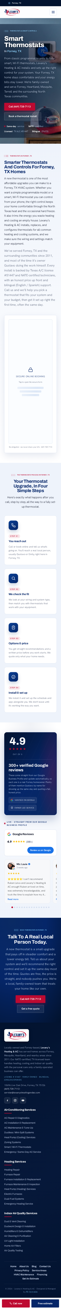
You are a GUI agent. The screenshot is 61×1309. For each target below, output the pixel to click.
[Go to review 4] (19, 907)
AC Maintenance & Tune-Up (18, 1127)
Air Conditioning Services (20, 1109)
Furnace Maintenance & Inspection (22, 1184)
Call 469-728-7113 (30, 999)
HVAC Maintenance (24, 1274)
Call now (17, 1303)
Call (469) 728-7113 (20, 106)
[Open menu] (53, 12)
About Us (24, 1266)
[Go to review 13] (41, 907)
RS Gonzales (32, 1292)
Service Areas (39, 1270)
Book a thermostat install (23, 116)
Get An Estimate (30, 1278)
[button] (30, 382)
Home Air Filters (12, 1245)
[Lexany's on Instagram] (15, 1100)
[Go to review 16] (48, 907)
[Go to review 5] (22, 907)
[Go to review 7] (26, 907)
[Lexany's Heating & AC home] (12, 12)
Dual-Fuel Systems (14, 1199)
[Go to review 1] (12, 907)
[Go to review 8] (29, 907)
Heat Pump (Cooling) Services (19, 1137)
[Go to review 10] (34, 907)
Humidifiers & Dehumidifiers (18, 1231)
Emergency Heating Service (18, 1203)
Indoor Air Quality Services (20, 1213)
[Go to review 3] (17, 907)
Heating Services (15, 1161)
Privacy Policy (21, 1270)
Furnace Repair (12, 1174)
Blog (34, 1266)
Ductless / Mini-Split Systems (19, 1132)
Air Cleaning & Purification (17, 1236)
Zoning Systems (12, 1142)
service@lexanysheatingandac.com (22, 1092)
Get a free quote (30, 1008)
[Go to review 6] (24, 907)
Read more (13, 899)
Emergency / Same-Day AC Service (22, 1152)
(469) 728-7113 (12, 1088)
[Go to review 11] (36, 907)
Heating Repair (12, 1169)
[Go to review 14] (44, 907)
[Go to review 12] (39, 907)
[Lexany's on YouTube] (23, 1100)
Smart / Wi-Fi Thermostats (17, 1147)
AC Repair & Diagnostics (16, 1118)
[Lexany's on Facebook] (7, 1100)
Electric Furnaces (13, 1194)
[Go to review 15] (46, 907)
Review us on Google (40, 850)
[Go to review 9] (31, 907)
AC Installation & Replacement (19, 1122)
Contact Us (45, 1266)
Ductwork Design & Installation (19, 1226)
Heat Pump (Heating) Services (20, 1189)
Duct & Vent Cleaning (15, 1221)
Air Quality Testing (13, 1250)
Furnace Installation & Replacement (22, 1179)
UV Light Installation (14, 1241)
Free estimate (45, 1303)
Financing (42, 1274)
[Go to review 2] (14, 907)
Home (13, 1266)
